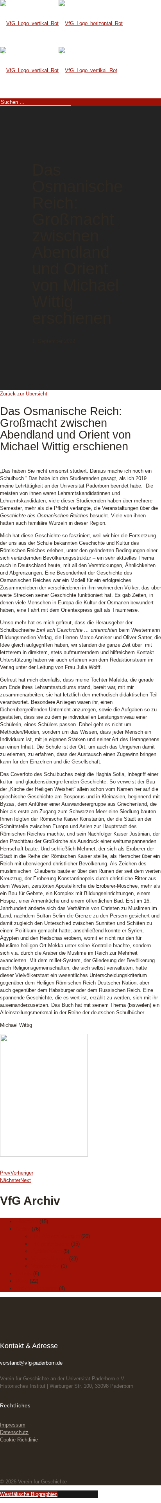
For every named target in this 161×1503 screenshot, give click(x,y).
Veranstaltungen (49, 1259)
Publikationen (46, 1251)
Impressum (12, 1425)
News (22, 1281)
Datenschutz (14, 1432)
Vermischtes (45, 1266)
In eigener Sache (50, 1244)
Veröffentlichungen (36, 1288)
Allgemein (27, 1221)
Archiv (23, 1229)
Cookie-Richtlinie (19, 1440)
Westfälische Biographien (28, 1494)
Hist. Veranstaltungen (55, 1236)
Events (24, 1273)
